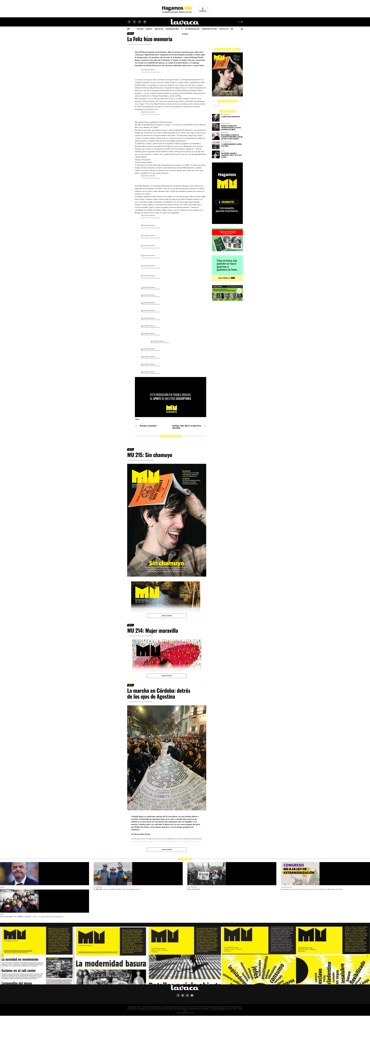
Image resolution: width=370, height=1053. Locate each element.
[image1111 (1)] (170, 416)
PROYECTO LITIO (223, 29)
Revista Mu (140, 29)
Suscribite (149, 29)
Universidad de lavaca (172, 29)
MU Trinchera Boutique (192, 29)
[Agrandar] (199, 642)
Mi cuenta (185, 34)
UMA (232, 29)
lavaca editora (159, 29)
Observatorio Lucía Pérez (209, 29)
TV (181, 29)
